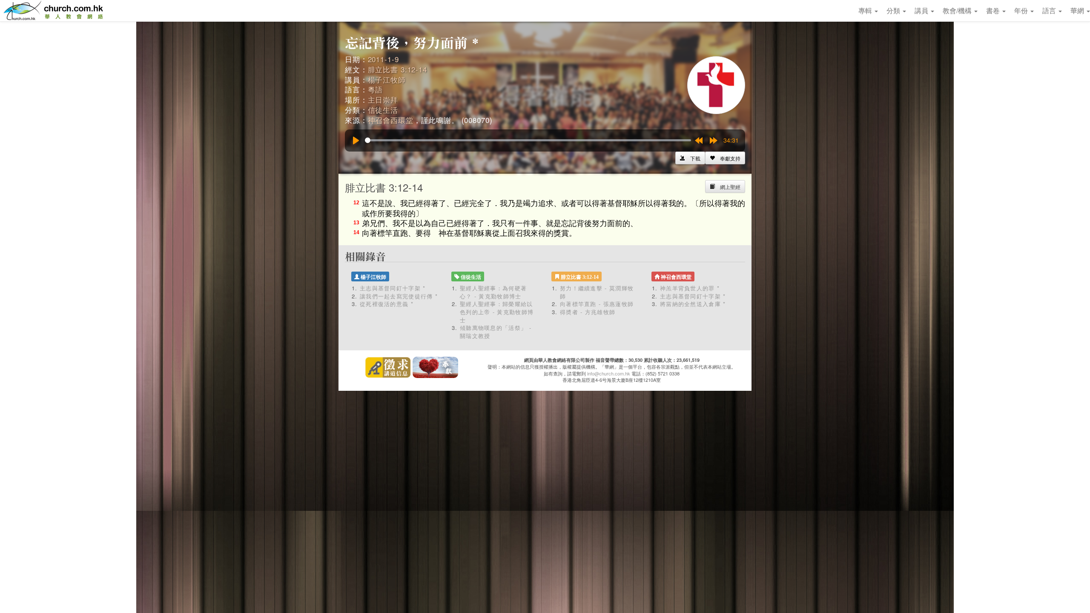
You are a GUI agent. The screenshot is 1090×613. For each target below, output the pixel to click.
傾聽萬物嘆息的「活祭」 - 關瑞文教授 (495, 332)
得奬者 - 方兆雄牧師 (587, 312)
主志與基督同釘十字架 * (393, 288)
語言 (1050, 10)
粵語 (375, 89)
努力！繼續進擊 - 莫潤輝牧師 (597, 292)
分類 (894, 10)
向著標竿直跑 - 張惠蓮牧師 (597, 304)
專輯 (866, 10)
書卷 (993, 10)
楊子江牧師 (387, 79)
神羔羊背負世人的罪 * (690, 288)
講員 (922, 10)
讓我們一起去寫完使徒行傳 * (399, 296)
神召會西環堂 (390, 120)
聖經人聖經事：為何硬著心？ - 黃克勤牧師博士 (493, 292)
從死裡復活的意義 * (386, 304)
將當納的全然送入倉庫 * (693, 304)
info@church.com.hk (608, 373)
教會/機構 (958, 10)
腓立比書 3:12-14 (397, 69)
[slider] (528, 140)
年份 (1022, 10)
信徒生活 (383, 109)
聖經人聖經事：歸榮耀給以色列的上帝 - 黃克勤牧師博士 (497, 312)
